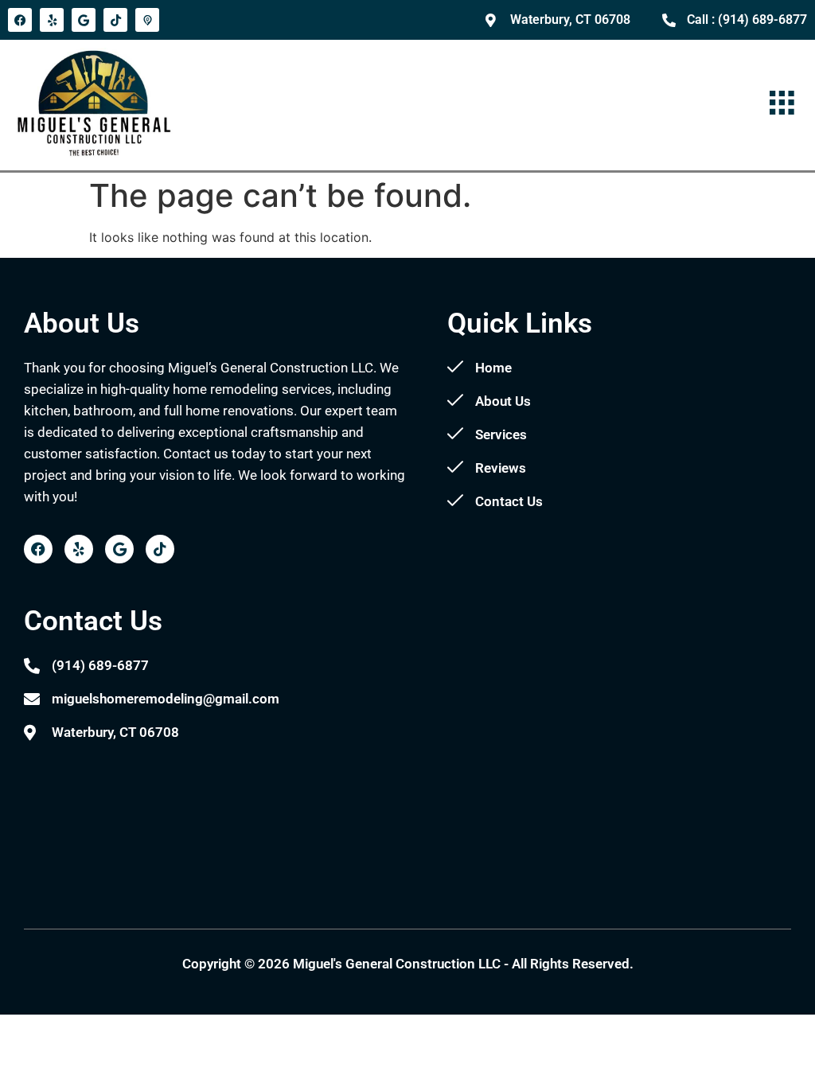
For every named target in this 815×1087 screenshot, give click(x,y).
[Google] (84, 20)
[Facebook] (20, 20)
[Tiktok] (115, 20)
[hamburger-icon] (781, 104)
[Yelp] (52, 20)
